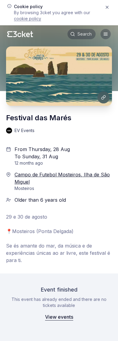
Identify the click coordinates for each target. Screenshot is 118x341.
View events (59, 317)
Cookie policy (27, 18)
